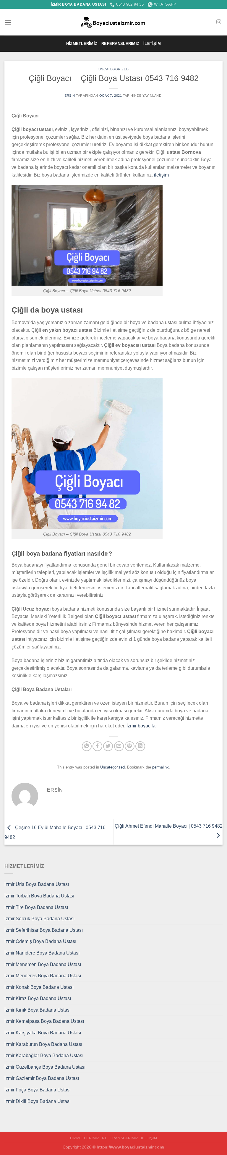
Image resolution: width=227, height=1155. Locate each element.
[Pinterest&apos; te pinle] (129, 746)
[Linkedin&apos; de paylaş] (140, 746)
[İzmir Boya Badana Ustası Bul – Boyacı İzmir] (113, 22)
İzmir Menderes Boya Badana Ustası (42, 975)
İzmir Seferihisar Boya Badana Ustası (43, 930)
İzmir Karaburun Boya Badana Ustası (43, 1044)
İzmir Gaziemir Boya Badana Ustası (41, 1078)
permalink (160, 767)
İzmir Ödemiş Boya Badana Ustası (40, 941)
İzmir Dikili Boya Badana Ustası (37, 1101)
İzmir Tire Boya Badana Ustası (36, 907)
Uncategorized (113, 69)
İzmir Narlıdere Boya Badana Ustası (42, 952)
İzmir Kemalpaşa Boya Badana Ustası (44, 1021)
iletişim (161, 174)
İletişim (152, 43)
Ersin (69, 95)
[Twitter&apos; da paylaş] (108, 746)
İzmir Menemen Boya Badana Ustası (42, 964)
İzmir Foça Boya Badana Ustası (37, 1089)
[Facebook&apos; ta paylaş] (97, 746)
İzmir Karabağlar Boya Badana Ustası (43, 1055)
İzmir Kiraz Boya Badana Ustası (37, 998)
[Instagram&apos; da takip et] (218, 22)
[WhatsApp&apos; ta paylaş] (87, 746)
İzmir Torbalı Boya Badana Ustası (39, 895)
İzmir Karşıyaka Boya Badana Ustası (42, 1032)
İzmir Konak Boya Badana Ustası (39, 987)
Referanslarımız (120, 43)
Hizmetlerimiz (81, 43)
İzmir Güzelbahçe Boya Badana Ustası (44, 1067)
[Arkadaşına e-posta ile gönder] (119, 746)
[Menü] (8, 22)
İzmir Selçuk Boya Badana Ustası (39, 918)
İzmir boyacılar (142, 725)
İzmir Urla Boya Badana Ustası (36, 884)
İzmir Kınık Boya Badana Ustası (37, 1009)
